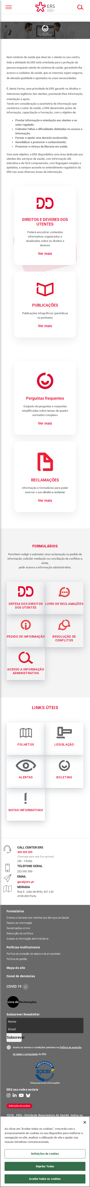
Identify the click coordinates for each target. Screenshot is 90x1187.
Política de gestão (17, 959)
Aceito (9, 1047)
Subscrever (14, 1037)
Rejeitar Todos (45, 1166)
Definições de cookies (22, 1105)
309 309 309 (24, 852)
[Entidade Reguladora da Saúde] (45, 7)
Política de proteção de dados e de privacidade (33, 953)
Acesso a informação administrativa (27, 938)
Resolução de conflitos (20, 933)
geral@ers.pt (25, 881)
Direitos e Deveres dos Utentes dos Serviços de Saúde (38, 917)
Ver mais (45, 254)
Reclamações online (18, 928)
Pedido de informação (19, 923)
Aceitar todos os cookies (45, 1178)
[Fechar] (85, 1122)
